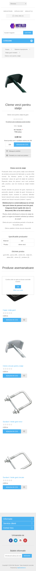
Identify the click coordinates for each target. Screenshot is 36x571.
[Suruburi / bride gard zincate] (18, 458)
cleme (16, 257)
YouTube (20, 540)
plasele (11, 192)
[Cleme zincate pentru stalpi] (18, 346)
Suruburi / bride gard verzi (12, 422)
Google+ (25, 540)
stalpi (28, 255)
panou (12, 255)
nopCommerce (21, 567)
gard (4, 255)
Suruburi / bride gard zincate (13, 477)
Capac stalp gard (9, 310)
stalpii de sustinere (28, 179)
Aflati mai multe (18, 290)
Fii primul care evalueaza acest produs (18, 122)
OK (18, 287)
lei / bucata (18, 129)
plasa (8, 257)
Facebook (11, 540)
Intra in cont (18, 11)
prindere (24, 257)
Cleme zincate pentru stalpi (13, 366)
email (19, 219)
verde (20, 255)
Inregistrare (8, 11)
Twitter (16, 540)
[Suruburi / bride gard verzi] (18, 402)
